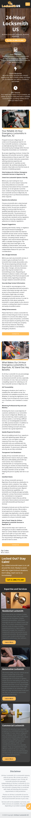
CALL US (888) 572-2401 (16, 40)
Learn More (9, 642)
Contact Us (15, 334)
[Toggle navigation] (27, 4)
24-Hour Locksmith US (21, 815)
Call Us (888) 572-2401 (15, 580)
